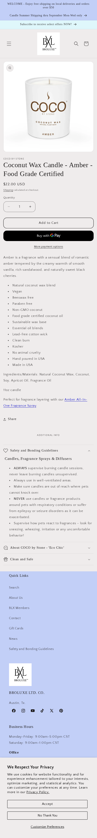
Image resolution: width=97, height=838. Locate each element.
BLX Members (19, 608)
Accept (47, 804)
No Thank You (47, 815)
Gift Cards (16, 628)
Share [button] (12, 419)
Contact (15, 618)
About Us (16, 598)
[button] (9, 44)
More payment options (48, 246)
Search (14, 587)
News (13, 639)
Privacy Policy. (37, 792)
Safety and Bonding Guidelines (31, 649)
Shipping (8, 190)
